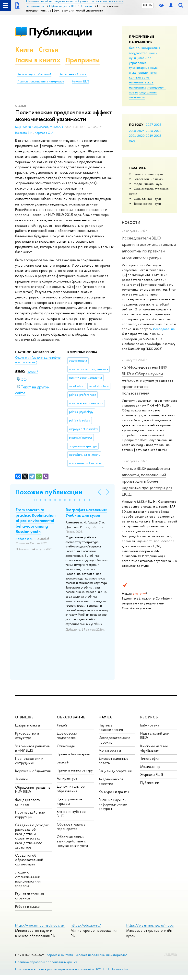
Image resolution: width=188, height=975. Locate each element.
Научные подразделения (111, 727)
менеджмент (156, 87)
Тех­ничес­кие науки (147, 203)
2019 (149, 135)
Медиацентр (150, 766)
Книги (24, 49)
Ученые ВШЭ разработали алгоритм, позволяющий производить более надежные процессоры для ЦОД (147, 481)
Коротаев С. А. (44, 133)
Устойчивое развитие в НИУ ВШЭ (32, 748)
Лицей (62, 725)
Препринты (82, 60)
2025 (132, 130)
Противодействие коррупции (30, 814)
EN (151, 5)
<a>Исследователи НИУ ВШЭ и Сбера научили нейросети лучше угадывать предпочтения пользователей (148, 380)
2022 (157, 130)
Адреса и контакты (60, 955)
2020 (141, 135)
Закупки (21, 779)
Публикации (60, 31)
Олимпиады (66, 746)
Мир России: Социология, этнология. (39, 127)
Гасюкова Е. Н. (24, 133)
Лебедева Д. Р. (25, 539)
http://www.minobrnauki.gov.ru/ (40, 925)
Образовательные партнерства (71, 826)
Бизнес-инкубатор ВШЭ (71, 813)
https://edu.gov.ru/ (86, 925)
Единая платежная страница (29, 895)
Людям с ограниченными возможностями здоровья (28, 879)
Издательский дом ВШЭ (154, 735)
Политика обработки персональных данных (46, 962)
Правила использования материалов (40, 81)
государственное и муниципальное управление (143, 58)
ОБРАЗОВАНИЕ (71, 717)
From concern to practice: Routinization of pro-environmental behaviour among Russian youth (36, 520)
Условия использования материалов (101, 955)
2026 (157, 124)
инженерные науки (143, 72)
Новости (131, 222)
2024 (141, 130)
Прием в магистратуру (75, 770)
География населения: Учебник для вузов (86, 512)
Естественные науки (148, 179)
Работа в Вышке (27, 906)
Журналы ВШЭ (151, 774)
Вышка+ (63, 762)
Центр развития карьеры (69, 801)
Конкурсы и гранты (114, 791)
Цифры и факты (27, 725)
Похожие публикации (48, 492)
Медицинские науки (148, 183)
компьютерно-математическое (141, 79)
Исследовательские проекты (114, 739)
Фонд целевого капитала (27, 801)
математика (137, 87)
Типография (149, 758)
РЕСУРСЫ (149, 717)
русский (32, 372)
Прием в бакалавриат (74, 754)
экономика (137, 97)
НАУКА (105, 717)
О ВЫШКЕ (24, 717)
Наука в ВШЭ (80, 81)
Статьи (48, 49)
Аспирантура (67, 778)
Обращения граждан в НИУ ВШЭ (32, 789)
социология (148, 92)
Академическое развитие (111, 781)
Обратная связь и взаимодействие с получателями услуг (72, 841)
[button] (35, 500)
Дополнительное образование (71, 788)
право (133, 92)
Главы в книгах (37, 60)
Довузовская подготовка (67, 735)
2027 (149, 124)
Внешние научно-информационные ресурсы (113, 804)
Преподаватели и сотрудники (29, 760)
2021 (132, 135)
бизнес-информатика (144, 47)
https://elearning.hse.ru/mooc (150, 925)
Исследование (164, 329)
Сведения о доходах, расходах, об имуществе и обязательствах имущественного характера (32, 836)
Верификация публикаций (34, 74)
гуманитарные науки (143, 67)
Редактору (170, 953)
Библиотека (149, 725)
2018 (157, 135)
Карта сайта (119, 969)
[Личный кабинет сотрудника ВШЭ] (171, 5)
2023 (149, 130)
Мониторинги (110, 750)
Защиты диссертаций (115, 771)
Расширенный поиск (73, 74)
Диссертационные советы (113, 760)
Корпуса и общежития (33, 771)
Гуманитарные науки (148, 174)
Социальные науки (147, 198)
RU (145, 5)
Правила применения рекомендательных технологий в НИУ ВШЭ (62, 969)
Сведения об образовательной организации (29, 859)
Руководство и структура (27, 735)
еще (132, 140)
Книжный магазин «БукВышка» (154, 748)
